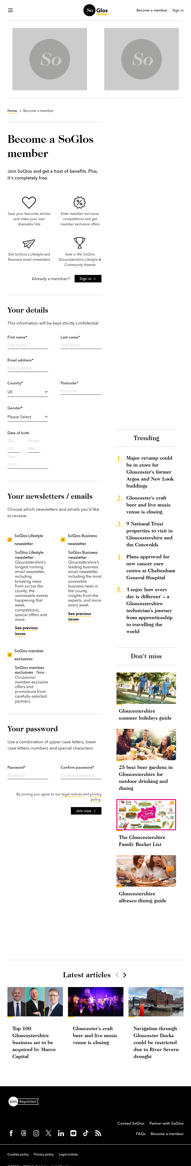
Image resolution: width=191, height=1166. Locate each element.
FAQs (141, 1133)
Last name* (70, 337)
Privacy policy (44, 1154)
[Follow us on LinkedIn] (61, 1133)
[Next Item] (124, 975)
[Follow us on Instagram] (36, 1133)
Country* (15, 383)
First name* (17, 337)
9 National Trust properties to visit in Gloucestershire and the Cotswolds (149, 534)
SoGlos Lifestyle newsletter (28, 539)
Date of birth (18, 432)
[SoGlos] (95, 10)
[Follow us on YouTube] (73, 1133)
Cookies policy (18, 1154)
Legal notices (68, 1154)
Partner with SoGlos (166, 1123)
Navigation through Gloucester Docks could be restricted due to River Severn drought (156, 1042)
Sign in (178, 10)
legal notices (72, 794)
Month (34, 440)
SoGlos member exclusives (29, 654)
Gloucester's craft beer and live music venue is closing (148, 504)
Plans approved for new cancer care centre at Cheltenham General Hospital (150, 567)
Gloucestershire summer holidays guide (145, 714)
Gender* (15, 408)
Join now (84, 810)
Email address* (20, 360)
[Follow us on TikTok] (86, 1133)
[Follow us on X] (48, 1133)
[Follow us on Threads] (23, 1133)
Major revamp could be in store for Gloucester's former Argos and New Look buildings (150, 472)
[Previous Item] (117, 975)
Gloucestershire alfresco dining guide (142, 897)
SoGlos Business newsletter (82, 539)
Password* (16, 767)
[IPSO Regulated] (25, 1101)
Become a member (152, 10)
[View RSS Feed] (98, 1133)
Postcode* (69, 383)
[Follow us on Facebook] (11, 1133)
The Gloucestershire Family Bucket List (142, 840)
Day (11, 440)
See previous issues (26, 630)
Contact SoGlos (131, 1123)
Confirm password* (77, 767)
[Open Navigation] (10, 10)
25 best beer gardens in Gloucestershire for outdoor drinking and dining (146, 777)
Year (11, 456)
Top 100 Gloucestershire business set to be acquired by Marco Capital (33, 1042)
